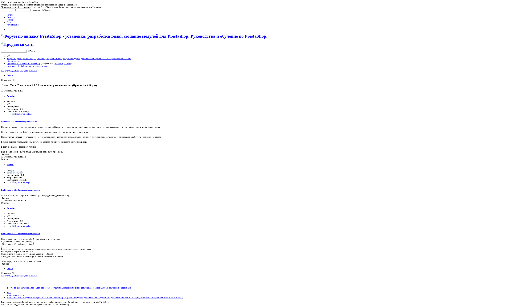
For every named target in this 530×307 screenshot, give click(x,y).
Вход (9, 22)
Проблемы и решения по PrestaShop (23, 63)
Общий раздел (13, 61)
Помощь (10, 17)
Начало (10, 15)
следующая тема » (28, 70)
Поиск (10, 20)
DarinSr (67, 63)
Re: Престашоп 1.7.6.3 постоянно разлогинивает (20, 190)
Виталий (59, 63)
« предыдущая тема (10, 70)
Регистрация (12, 25)
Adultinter (11, 96)
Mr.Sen (10, 164)
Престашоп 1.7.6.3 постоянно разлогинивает (28, 66)
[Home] (8, 56)
